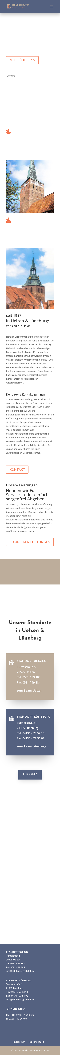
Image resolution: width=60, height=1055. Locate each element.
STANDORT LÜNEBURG (30, 219)
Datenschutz (36, 1041)
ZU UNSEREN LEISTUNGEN (30, 542)
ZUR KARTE (30, 774)
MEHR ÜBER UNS (22, 60)
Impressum (19, 1041)
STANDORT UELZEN (27, 130)
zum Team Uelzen (26, 153)
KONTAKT (17, 469)
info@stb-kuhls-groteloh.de (20, 970)
